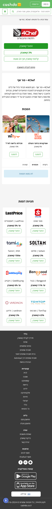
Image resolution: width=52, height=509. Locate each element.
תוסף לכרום (25, 453)
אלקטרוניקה (25, 392)
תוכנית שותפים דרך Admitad (25, 358)
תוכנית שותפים (25, 350)
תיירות (25, 396)
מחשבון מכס (25, 419)
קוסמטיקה (25, 380)
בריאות (25, 384)
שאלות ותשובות (25, 434)
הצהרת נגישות (25, 362)
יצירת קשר (25, 442)
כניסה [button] (45, 4)
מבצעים (35, 164)
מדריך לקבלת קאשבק (25, 338)
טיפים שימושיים (25, 346)
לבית (25, 372)
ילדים (25, 388)
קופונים (25, 164)
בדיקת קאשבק (25, 438)
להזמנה (38, 154)
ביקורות (45, 164)
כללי (25, 404)
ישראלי (25, 400)
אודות (25, 342)
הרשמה (35, 4)
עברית (24, 494)
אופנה (25, 376)
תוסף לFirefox (25, 457)
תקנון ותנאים (40, 502)
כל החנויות (35, 19)
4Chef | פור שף (24, 19)
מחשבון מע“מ (25, 423)
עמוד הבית (44, 19)
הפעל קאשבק (26, 46)
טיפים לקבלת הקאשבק (26, 67)
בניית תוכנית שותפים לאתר (25, 354)
